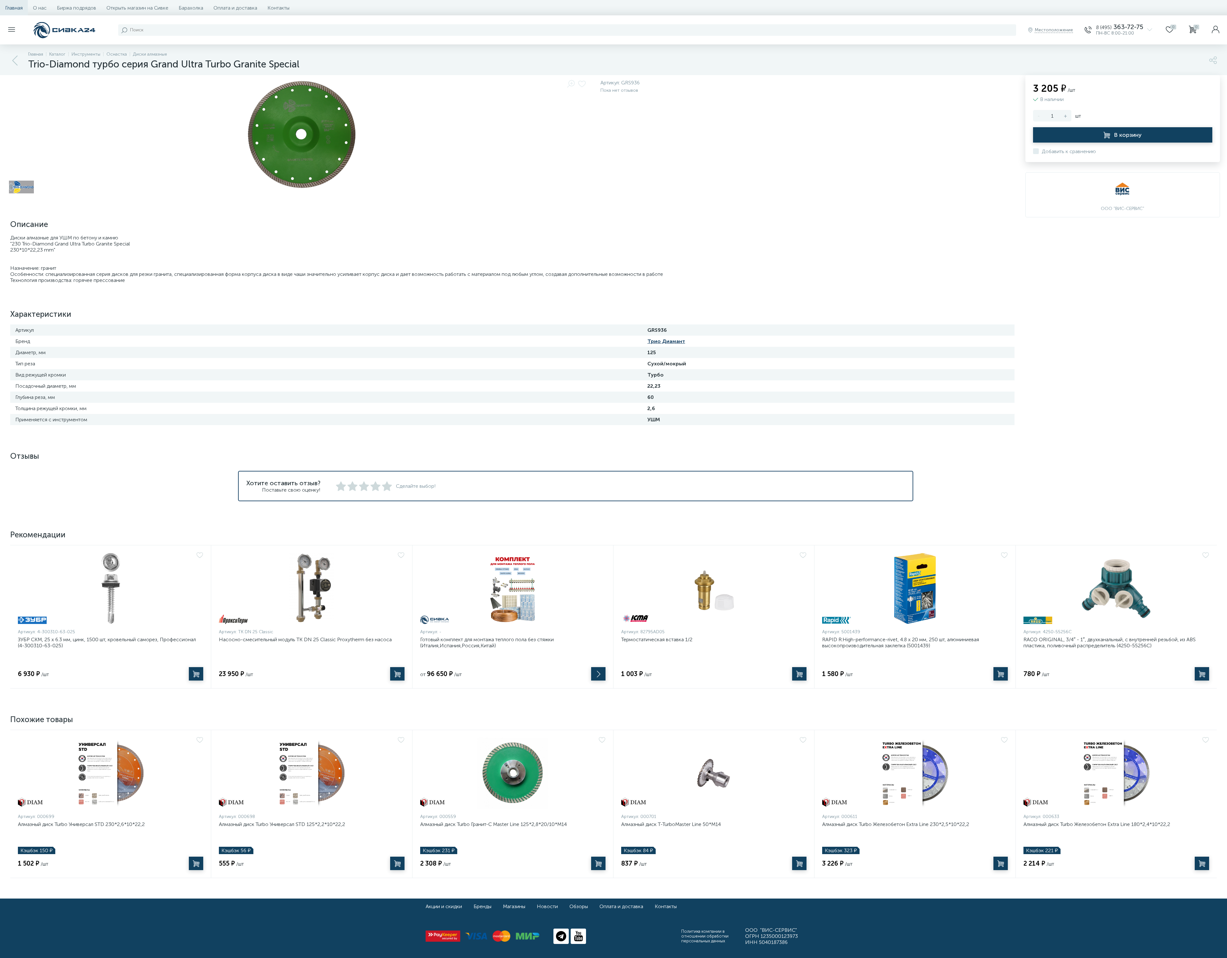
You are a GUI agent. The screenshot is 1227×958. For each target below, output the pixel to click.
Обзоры (578, 906)
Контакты (278, 8)
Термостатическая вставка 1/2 (656, 639)
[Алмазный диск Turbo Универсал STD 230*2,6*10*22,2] (110, 773)
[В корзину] (196, 674)
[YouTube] (578, 936)
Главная (14, 8)
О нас (40, 8)
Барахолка (191, 8)
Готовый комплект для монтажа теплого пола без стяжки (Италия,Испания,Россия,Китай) (487, 642)
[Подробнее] (598, 674)
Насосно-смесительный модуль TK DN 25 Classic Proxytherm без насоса (305, 639)
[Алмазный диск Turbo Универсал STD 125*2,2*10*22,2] (311, 773)
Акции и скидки (444, 906)
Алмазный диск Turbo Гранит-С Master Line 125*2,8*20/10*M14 (493, 824)
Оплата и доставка (235, 8)
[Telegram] (561, 936)
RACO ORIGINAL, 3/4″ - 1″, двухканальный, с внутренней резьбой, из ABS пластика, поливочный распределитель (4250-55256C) (1109, 642)
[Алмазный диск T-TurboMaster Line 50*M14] (713, 773)
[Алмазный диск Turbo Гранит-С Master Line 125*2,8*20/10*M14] (513, 773)
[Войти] (1215, 30)
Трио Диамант (666, 341)
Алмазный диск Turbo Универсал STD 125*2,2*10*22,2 (282, 824)
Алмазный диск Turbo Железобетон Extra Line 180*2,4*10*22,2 (1096, 824)
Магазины (514, 906)
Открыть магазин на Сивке (137, 8)
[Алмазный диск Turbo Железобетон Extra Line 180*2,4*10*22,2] (1116, 773)
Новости (547, 906)
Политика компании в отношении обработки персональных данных (705, 936)
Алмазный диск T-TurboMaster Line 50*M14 (671, 824)
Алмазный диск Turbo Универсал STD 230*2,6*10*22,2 (81, 824)
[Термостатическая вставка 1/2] (713, 588)
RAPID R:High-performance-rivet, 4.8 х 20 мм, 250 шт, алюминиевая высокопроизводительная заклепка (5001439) (900, 642)
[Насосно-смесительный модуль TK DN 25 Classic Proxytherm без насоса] (311, 588)
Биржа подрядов (76, 8)
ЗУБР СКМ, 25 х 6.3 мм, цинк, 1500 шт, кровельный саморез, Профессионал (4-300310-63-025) (107, 642)
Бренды (482, 906)
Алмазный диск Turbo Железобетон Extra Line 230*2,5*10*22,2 (895, 824)
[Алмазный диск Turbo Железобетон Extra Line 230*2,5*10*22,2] (914, 773)
